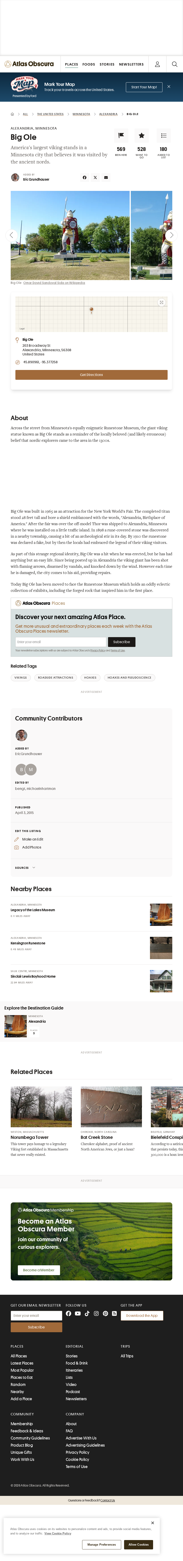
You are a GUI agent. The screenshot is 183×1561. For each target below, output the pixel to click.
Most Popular (22, 1370)
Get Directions (91, 375)
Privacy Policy (97, 650)
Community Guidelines (30, 1438)
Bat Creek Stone (97, 1137)
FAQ (69, 1431)
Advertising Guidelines (85, 1445)
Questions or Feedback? (91, 1500)
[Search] (174, 64)
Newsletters (76, 1399)
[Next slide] (171, 235)
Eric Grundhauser (36, 179)
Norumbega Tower (29, 1137)
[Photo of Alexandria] (15, 1026)
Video (71, 1384)
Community (22, 1414)
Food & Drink (77, 1363)
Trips (125, 1346)
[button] (121, 135)
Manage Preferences (101, 1544)
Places (17, 1346)
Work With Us (22, 1459)
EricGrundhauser (28, 754)
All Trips (127, 1356)
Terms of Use (118, 650)
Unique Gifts (21, 1452)
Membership (22, 1424)
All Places (19, 1356)
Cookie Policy (77, 1459)
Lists (69, 1377)
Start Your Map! (144, 87)
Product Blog (22, 1445)
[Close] (153, 1523)
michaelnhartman (41, 789)
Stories (72, 1356)
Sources (22, 867)
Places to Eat (22, 1377)
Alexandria (37, 1021)
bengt (20, 789)
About (71, 1424)
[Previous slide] (11, 235)
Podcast (73, 1392)
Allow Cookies (139, 1544)
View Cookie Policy (57, 1533)
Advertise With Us (81, 1438)
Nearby (17, 1392)
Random (18, 1384)
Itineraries (74, 1370)
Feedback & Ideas (27, 1431)
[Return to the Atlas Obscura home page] (30, 64)
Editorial (75, 1346)
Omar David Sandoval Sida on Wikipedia (54, 282)
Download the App (142, 1315)
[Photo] (161, 915)
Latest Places (22, 1363)
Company (75, 1414)
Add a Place (21, 1399)
